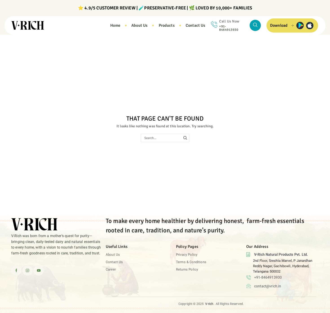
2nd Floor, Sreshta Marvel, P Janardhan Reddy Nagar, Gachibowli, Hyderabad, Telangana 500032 (282, 266)
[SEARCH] (185, 138)
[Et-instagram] (27, 270)
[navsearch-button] (255, 25)
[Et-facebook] (16, 270)
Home (11, 40)
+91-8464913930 (228, 28)
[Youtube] (39, 270)
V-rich (209, 304)
